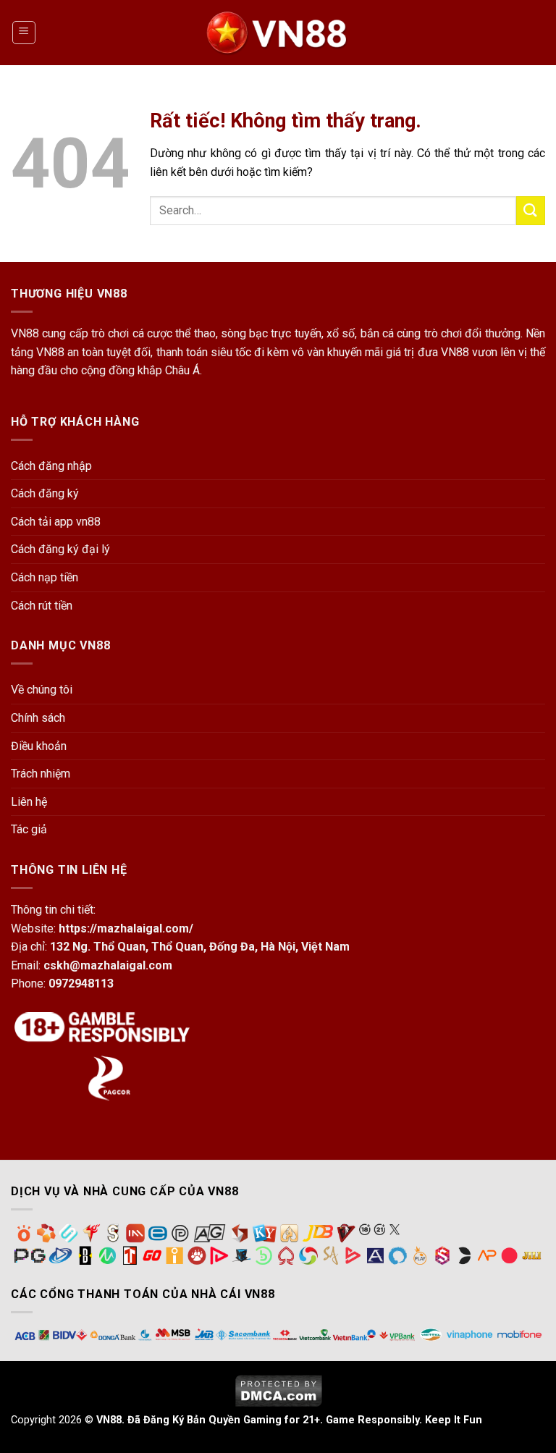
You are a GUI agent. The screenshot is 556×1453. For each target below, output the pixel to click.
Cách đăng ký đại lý (60, 549)
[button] (23, 32)
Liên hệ (29, 802)
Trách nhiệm (40, 773)
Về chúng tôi (41, 689)
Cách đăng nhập (51, 466)
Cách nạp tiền (44, 577)
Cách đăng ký (45, 493)
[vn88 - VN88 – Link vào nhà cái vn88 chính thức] (278, 32)
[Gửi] (530, 210)
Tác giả (29, 829)
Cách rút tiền (41, 605)
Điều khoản (39, 746)
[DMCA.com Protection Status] (278, 1389)
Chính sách (38, 718)
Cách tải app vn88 (56, 521)
